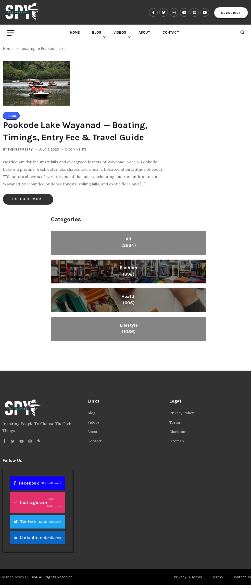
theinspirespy (20, 149)
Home (75, 32)
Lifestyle (129, 328)
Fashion (128, 271)
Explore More (28, 199)
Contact (171, 32)
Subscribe (231, 12)
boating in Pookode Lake (43, 48)
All (128, 242)
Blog (96, 32)
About (144, 32)
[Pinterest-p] (38, 441)
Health (128, 300)
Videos (119, 32)
